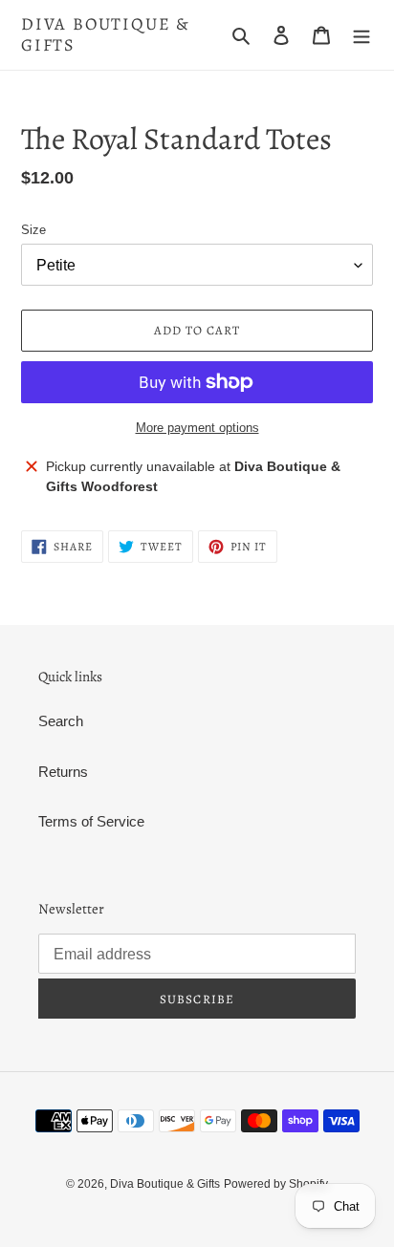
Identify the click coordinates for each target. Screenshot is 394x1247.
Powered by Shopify (276, 1184)
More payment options (197, 427)
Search (60, 721)
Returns (63, 771)
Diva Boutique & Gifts (105, 34)
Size (33, 230)
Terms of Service (91, 821)
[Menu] (361, 34)
